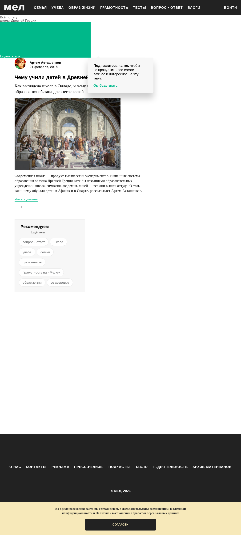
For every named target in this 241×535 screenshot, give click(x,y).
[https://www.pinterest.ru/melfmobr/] (133, 449)
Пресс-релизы (89, 467)
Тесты (139, 7)
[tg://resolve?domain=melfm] (82, 449)
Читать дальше (26, 199)
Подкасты (119, 467)
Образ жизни (82, 7)
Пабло (141, 467)
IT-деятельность (170, 467)
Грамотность (114, 7)
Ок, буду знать (105, 85)
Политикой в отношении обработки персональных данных (137, 513)
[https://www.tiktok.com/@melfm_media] (120, 449)
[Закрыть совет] (149, 62)
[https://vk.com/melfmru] (107, 449)
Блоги (194, 7)
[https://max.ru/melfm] (159, 449)
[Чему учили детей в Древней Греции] (67, 134)
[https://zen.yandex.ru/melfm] (94, 449)
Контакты (36, 467)
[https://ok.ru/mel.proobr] (146, 449)
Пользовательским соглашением (145, 508)
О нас (15, 467)
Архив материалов (212, 467)
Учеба (58, 7)
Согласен (120, 524)
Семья (40, 7)
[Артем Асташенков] (20, 63)
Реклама (60, 467)
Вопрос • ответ (167, 7)
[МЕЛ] (14, 7)
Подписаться (10, 56)
